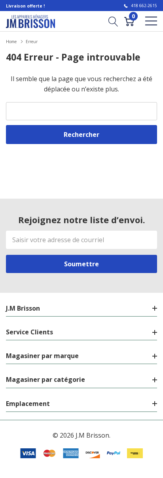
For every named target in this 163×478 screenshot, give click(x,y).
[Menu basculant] (151, 21)
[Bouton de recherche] (113, 21)
